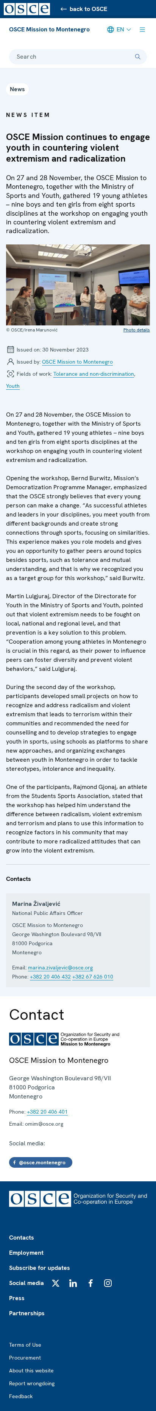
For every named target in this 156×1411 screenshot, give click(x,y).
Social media (26, 1283)
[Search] (137, 56)
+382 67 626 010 (92, 976)
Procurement (25, 1357)
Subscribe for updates (39, 1268)
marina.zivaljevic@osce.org (60, 967)
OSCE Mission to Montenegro (49, 29)
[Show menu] (142, 29)
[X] (55, 1283)
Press (17, 1298)
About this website (31, 1370)
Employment (26, 1253)
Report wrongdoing (32, 1383)
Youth (13, 386)
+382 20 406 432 (50, 976)
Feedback (21, 1396)
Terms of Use (25, 1344)
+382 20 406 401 (47, 1111)
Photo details (136, 330)
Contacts (21, 1237)
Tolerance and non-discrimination (93, 373)
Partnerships (27, 1313)
